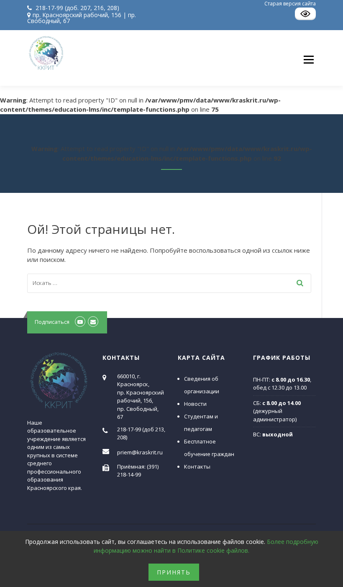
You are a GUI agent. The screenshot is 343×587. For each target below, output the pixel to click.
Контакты (197, 466)
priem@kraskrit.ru (140, 452)
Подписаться (52, 322)
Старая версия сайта (290, 3)
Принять (174, 572)
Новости (195, 404)
